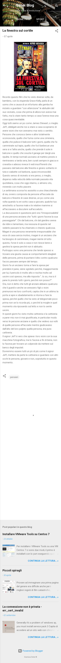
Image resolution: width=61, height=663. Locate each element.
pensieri (14, 377)
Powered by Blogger (32, 650)
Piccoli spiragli (12, 570)
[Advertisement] (30, 484)
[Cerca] (56, 6)
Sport (40, 19)
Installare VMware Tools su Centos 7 (26, 534)
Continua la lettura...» (43, 560)
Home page (24, 19)
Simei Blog (25, 5)
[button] (56, 31)
